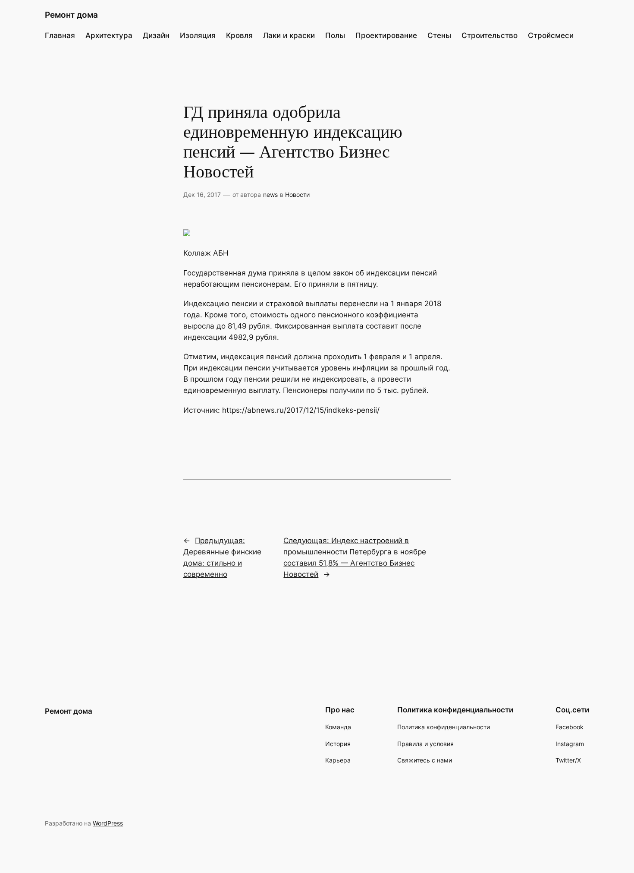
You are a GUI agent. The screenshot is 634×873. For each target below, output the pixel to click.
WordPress (108, 823)
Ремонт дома (71, 14)
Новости (297, 194)
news (270, 194)
